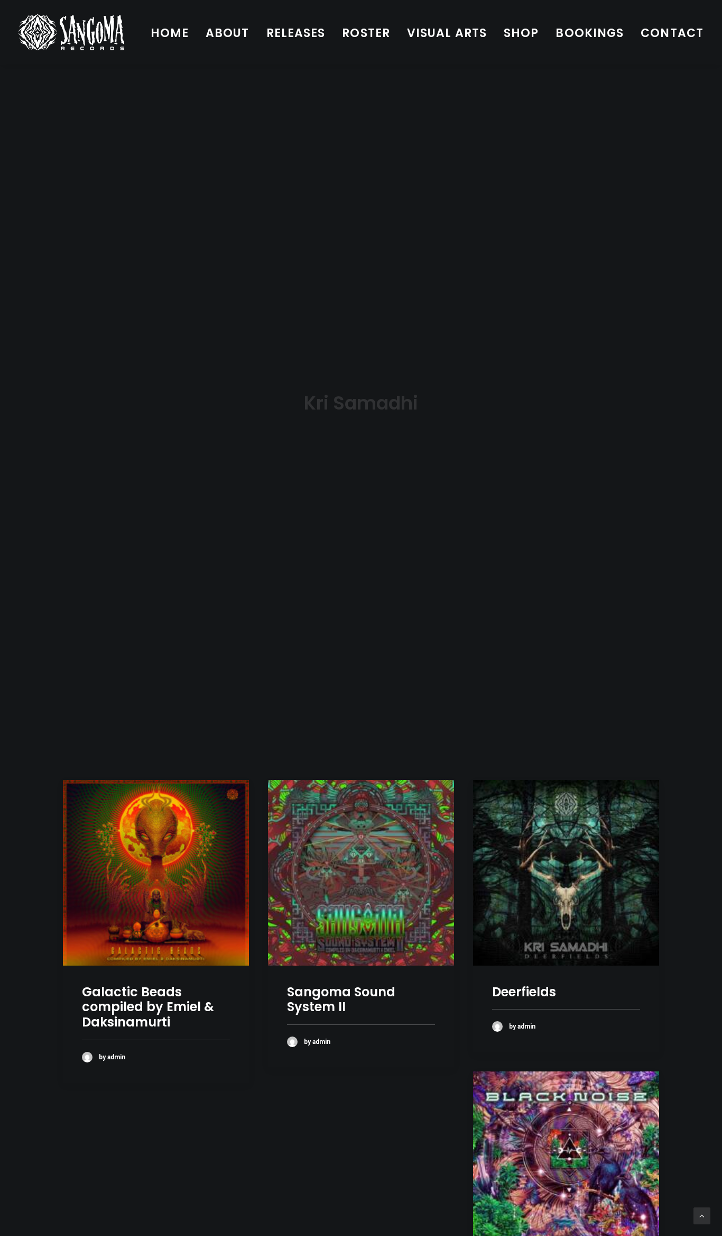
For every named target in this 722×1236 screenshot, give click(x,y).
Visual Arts (447, 33)
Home (170, 33)
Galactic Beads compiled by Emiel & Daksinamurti (148, 1007)
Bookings (590, 33)
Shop (521, 33)
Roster (366, 33)
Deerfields (524, 992)
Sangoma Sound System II (341, 999)
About (227, 33)
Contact (672, 33)
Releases (296, 33)
